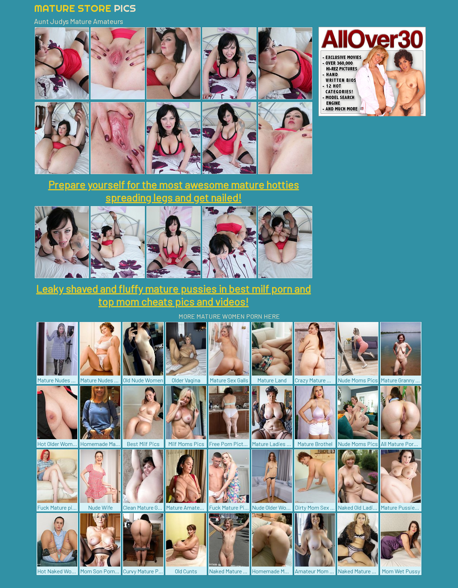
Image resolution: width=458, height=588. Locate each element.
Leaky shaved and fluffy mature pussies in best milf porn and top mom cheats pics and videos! (173, 295)
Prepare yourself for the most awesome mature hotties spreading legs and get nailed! (173, 191)
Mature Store (85, 8)
